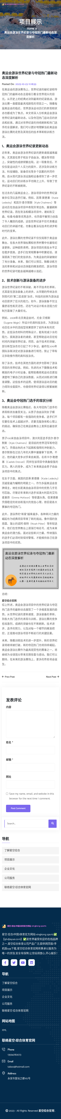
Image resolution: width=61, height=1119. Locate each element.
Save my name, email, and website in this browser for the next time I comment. (31, 796)
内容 (8, 707)
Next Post (51, 677)
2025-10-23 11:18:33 (25, 84)
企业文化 (9, 869)
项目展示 (9, 860)
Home (30, 29)
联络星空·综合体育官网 (17, 887)
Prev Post (9, 677)
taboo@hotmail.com (18, 1067)
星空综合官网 (46, 1111)
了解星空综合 (12, 850)
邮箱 (9, 760)
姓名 (9, 742)
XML (4, 1030)
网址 (8, 777)
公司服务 (9, 878)
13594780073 (14, 1055)
